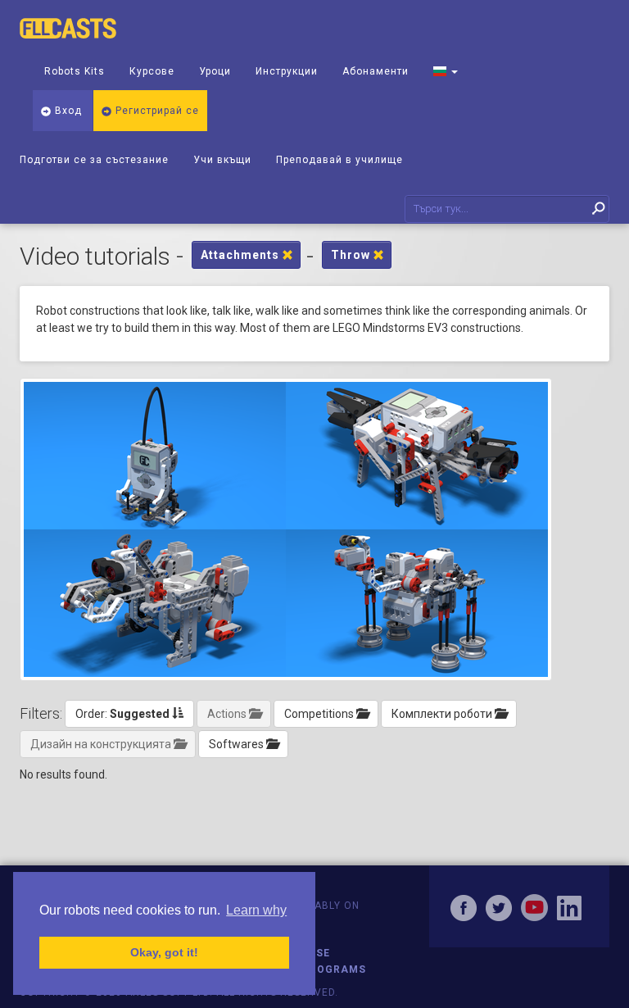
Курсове (151, 71)
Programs (334, 969)
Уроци (215, 71)
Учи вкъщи (222, 160)
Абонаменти (375, 71)
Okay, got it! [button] (164, 952)
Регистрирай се (155, 110)
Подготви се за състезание (94, 160)
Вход (67, 110)
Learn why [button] (256, 910)
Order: (122, 713)
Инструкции (287, 71)
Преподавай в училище (339, 160)
